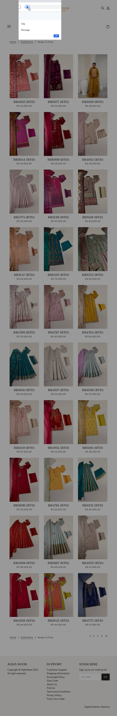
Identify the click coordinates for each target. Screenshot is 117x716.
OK (56, 36)
